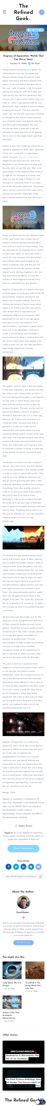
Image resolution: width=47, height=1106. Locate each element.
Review (29, 826)
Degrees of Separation (28, 157)
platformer (12, 839)
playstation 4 (24, 839)
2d (14, 832)
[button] (40, 1102)
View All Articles (23, 942)
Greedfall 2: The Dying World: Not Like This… (33, 985)
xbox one (35, 839)
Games (22, 826)
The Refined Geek (23, 13)
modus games (9, 836)
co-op (19, 832)
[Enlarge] (41, 209)
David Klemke (22, 912)
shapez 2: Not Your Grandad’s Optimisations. (11, 1015)
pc (42, 836)
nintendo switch (33, 836)
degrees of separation (32, 832)
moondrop (20, 836)
